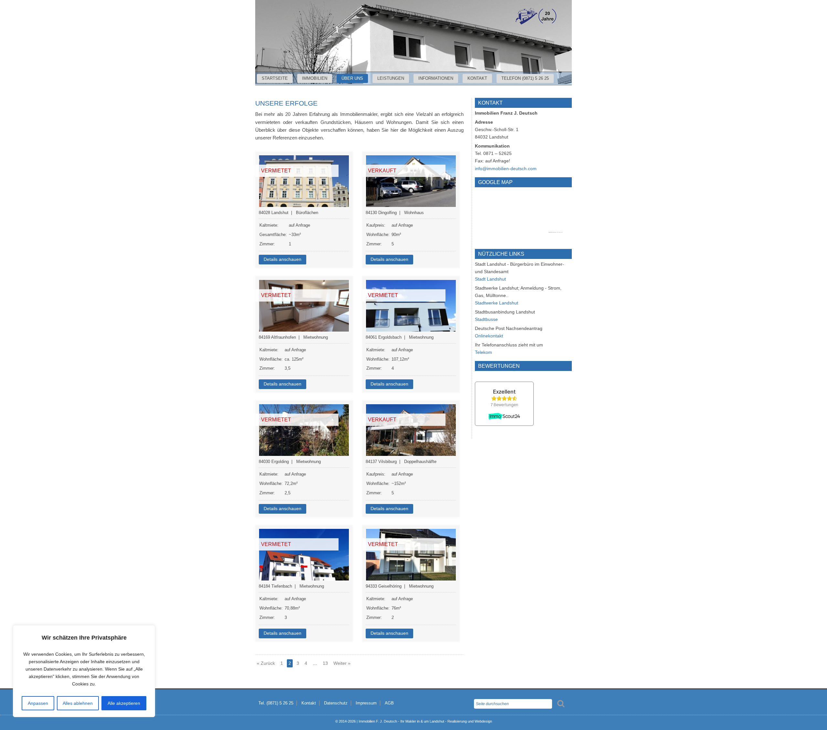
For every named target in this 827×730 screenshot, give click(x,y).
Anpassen (38, 703)
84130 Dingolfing (381, 212)
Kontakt (477, 78)
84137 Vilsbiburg (381, 461)
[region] (84, 671)
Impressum (366, 703)
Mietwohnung (315, 337)
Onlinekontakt (489, 335)
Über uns (352, 78)
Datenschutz (336, 703)
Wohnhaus (414, 212)
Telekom (483, 352)
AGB (389, 703)
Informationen (435, 78)
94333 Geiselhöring (384, 586)
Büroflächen (307, 212)
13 (325, 663)
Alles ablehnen (78, 703)
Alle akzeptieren (124, 703)
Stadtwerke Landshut (496, 302)
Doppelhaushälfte (420, 461)
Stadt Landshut (490, 279)
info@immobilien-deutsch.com (506, 168)
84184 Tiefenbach (275, 586)
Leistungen (390, 78)
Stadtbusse (486, 319)
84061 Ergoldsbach (384, 337)
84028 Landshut (273, 212)
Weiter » (342, 663)
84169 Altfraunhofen (277, 337)
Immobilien (314, 78)
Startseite (275, 78)
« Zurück (266, 663)
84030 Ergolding (274, 461)
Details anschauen (282, 259)
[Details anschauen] (304, 181)
